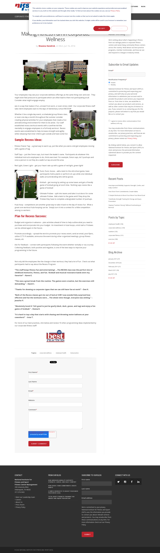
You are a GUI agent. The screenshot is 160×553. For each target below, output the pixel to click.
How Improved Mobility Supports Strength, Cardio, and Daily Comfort (126, 186)
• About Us (18, 502)
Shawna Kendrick (47, 46)
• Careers (18, 500)
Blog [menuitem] (143, 6)
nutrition (113, 231)
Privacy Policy (115, 11)
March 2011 (114, 270)
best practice (75, 353)
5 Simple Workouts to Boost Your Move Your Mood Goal (127, 195)
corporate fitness (116, 235)
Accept (102, 28)
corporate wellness (45, 353)
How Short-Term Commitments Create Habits (123, 191)
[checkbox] (127, 83)
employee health (61, 353)
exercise (113, 239)
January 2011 (114, 259)
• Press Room (19, 505)
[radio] (127, 82)
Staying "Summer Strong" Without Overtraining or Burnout (125, 206)
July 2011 (113, 274)
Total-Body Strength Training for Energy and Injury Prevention (125, 200)
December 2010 (115, 263)
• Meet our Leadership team (25, 497)
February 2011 (114, 267)
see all (112, 243)
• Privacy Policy (20, 507)
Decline (119, 28)
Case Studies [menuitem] (133, 6)
